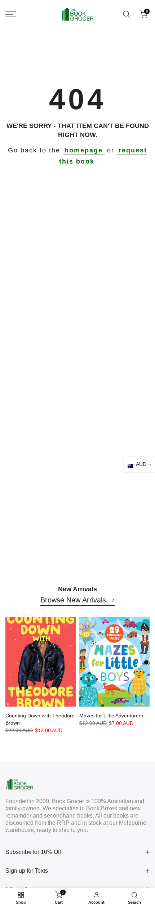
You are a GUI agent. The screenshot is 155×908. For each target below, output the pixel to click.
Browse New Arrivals (73, 600)
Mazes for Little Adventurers (111, 715)
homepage (84, 150)
